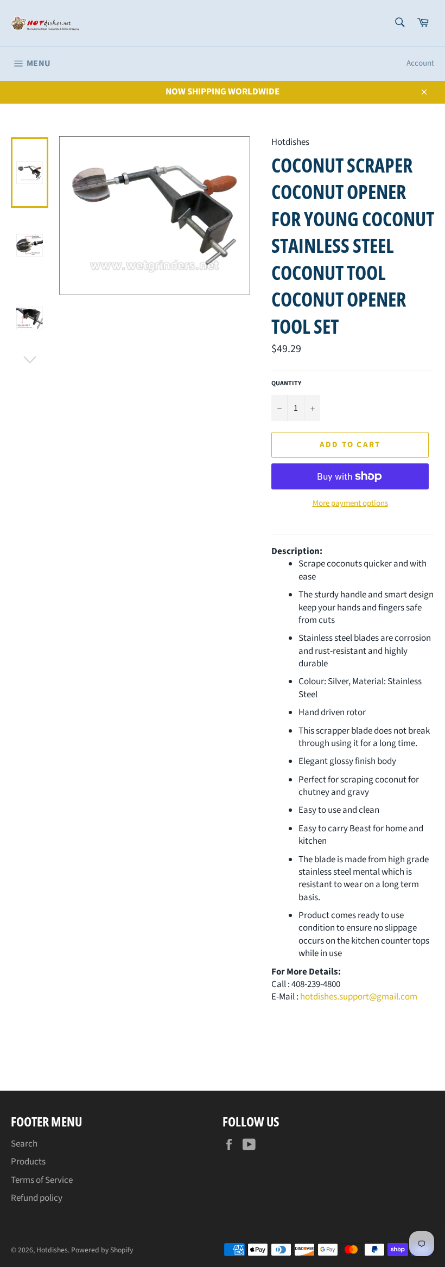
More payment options (350, 503)
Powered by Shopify (102, 1250)
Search (24, 1143)
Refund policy (36, 1198)
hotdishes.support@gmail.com (358, 996)
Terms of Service (42, 1180)
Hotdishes (52, 1250)
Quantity (286, 383)
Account (420, 63)
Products (28, 1161)
